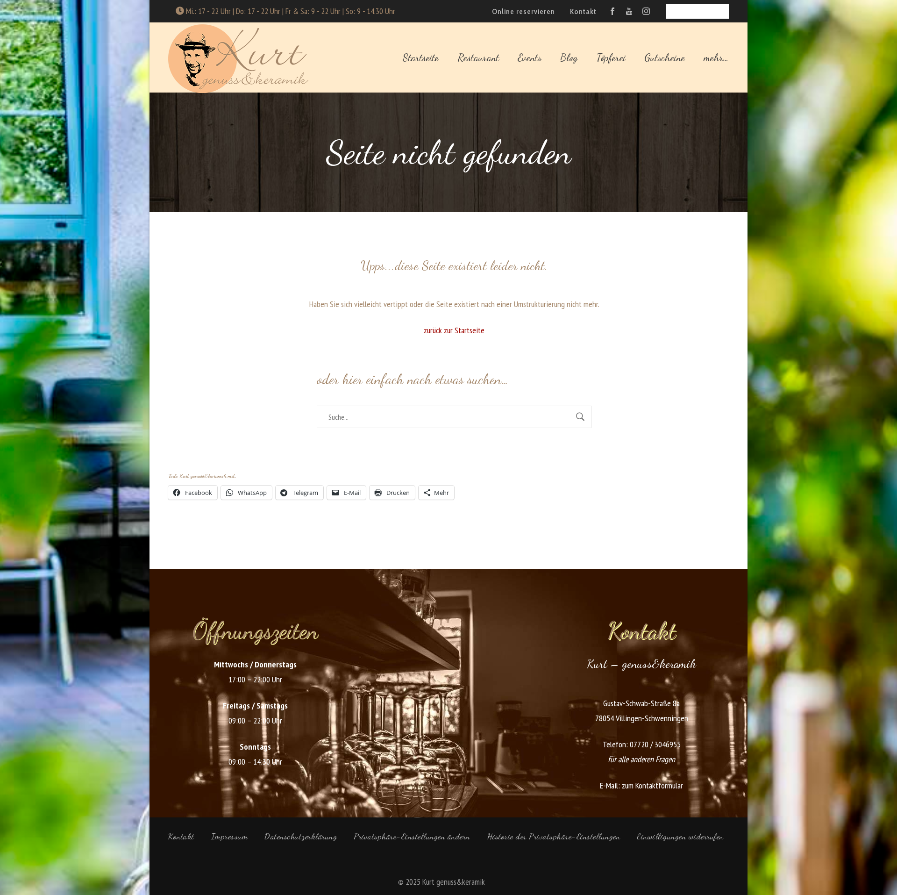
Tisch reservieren (697, 10)
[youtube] (629, 11)
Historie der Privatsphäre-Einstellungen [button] (553, 836)
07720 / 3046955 (655, 744)
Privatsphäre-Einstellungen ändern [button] (412, 836)
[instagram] (646, 11)
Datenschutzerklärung (300, 836)
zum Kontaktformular (652, 785)
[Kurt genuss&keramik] (238, 57)
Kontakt (181, 836)
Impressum (229, 836)
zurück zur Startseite (454, 330)
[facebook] (612, 11)
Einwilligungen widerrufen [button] (680, 836)
